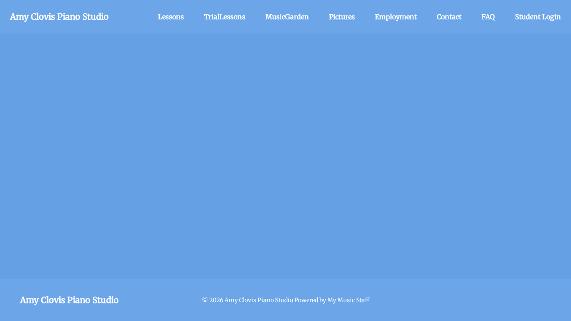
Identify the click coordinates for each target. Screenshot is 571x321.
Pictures (342, 17)
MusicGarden (287, 17)
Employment (396, 17)
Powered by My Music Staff (331, 300)
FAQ (488, 17)
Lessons (171, 17)
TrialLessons (224, 17)
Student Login (538, 17)
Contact (449, 17)
